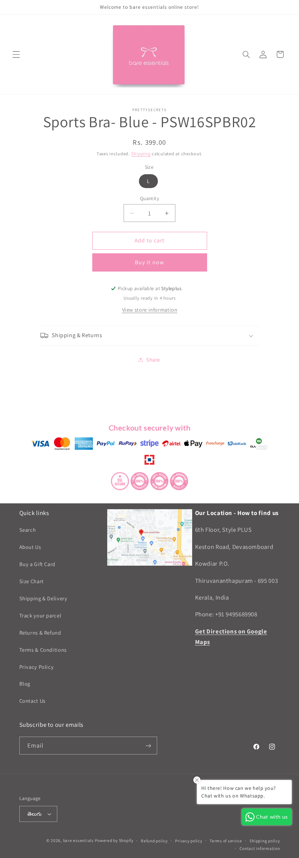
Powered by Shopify (114, 840)
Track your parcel (40, 615)
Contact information (260, 848)
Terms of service (226, 840)
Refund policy (154, 840)
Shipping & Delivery (43, 598)
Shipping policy (264, 840)
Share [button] (153, 359)
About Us (30, 546)
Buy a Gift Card (37, 564)
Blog (25, 683)
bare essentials (78, 840)
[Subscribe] (148, 745)
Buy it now (149, 262)
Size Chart (31, 581)
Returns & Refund (40, 632)
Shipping (141, 154)
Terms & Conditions (43, 649)
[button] (16, 54)
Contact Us (32, 700)
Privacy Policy (36, 666)
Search (27, 529)
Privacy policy (188, 840)
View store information (150, 309)
